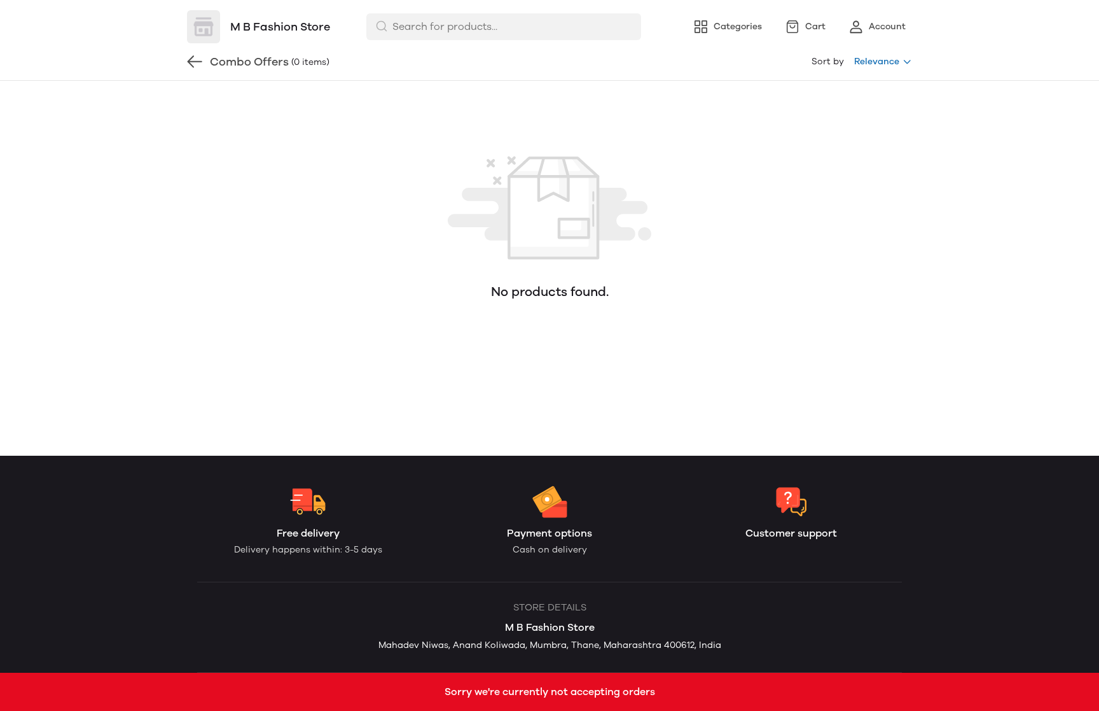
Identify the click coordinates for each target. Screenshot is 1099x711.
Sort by (828, 61)
